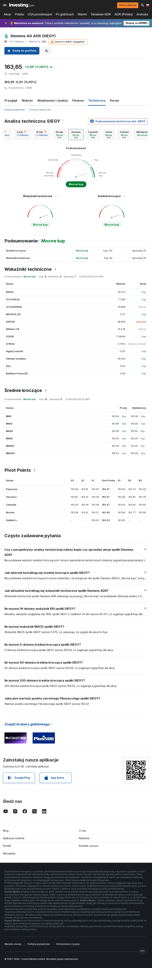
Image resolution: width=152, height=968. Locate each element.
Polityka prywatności (39, 944)
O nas (82, 830)
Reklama (84, 838)
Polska (19, 14)
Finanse (78, 100)
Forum (114, 100)
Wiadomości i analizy (52, 100)
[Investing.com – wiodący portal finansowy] (21, 5)
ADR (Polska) (124, 14)
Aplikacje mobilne (13, 838)
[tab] (23, 134)
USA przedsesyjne (40, 14)
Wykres (27, 100)
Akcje (7, 14)
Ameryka (142, 14)
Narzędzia (9, 853)
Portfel (7, 845)
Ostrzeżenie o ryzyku (68, 944)
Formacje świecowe (40, 109)
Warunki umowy (13, 944)
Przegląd (10, 100)
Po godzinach (65, 14)
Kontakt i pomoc (89, 845)
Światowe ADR (101, 14)
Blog (6, 830)
